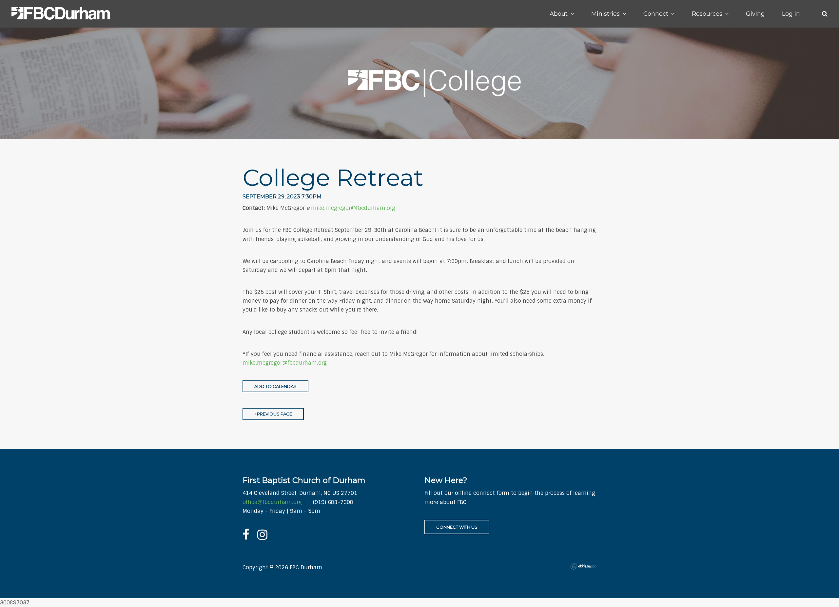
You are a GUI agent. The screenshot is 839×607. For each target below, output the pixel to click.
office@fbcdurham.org (272, 502)
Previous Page (274, 413)
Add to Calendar (275, 386)
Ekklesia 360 (583, 566)
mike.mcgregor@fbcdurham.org (353, 208)
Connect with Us (457, 527)
